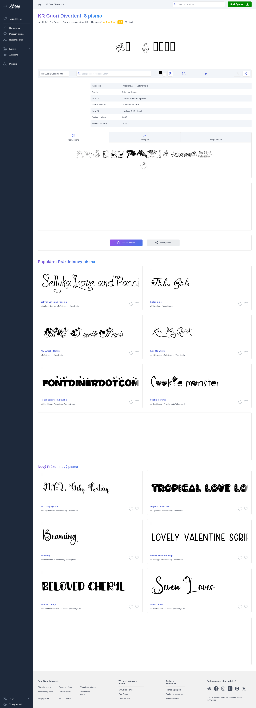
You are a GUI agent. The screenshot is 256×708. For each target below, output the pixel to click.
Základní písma (44, 687)
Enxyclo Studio (49, 511)
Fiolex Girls (156, 302)
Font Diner (47, 404)
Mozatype (156, 560)
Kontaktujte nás (172, 699)
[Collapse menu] (5, 6)
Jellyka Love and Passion (54, 302)
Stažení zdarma (128, 243)
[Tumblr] (230, 690)
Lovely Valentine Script (161, 555)
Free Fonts (123, 694)
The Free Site (124, 699)
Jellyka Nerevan (49, 306)
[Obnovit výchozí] (237, 74)
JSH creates (157, 355)
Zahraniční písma (45, 692)
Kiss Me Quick (157, 351)
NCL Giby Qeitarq (50, 506)
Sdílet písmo (165, 243)
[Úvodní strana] (39, 4)
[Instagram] (223, 690)
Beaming (45, 555)
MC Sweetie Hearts (50, 351)
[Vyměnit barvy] (170, 74)
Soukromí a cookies (174, 694)
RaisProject (157, 609)
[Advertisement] (63, 103)
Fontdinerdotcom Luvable (54, 400)
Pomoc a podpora (173, 690)
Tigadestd (157, 511)
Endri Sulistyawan (50, 609)
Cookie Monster (158, 400)
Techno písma (65, 698)
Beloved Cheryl (48, 604)
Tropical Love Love (159, 506)
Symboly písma (65, 687)
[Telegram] (209, 690)
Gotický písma (65, 692)
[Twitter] (244, 690)
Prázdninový (127, 86)
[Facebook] (216, 690)
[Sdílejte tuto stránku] (246, 74)
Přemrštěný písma (88, 687)
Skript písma (43, 698)
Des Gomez (157, 404)
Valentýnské (142, 86)
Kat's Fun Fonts (51, 22)
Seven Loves (156, 604)
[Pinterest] (237, 690)
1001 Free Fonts (126, 690)
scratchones (48, 560)
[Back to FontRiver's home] (13, 6)
